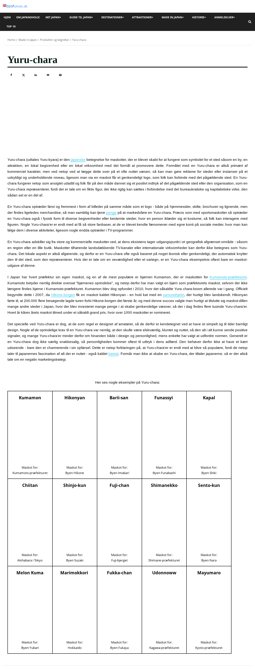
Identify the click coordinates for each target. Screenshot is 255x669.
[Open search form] (249, 21)
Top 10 (11, 26)
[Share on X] (23, 75)
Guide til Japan (80, 17)
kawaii (113, 354)
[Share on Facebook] (11, 75)
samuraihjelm (173, 295)
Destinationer (111, 17)
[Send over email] (48, 75)
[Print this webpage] (60, 75)
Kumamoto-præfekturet (228, 277)
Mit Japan (52, 17)
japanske (78, 160)
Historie (198, 17)
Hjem (7, 17)
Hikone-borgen (63, 295)
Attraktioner (142, 17)
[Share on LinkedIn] (35, 75)
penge (111, 213)
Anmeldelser (223, 17)
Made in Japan (172, 17)
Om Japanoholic (28, 17)
